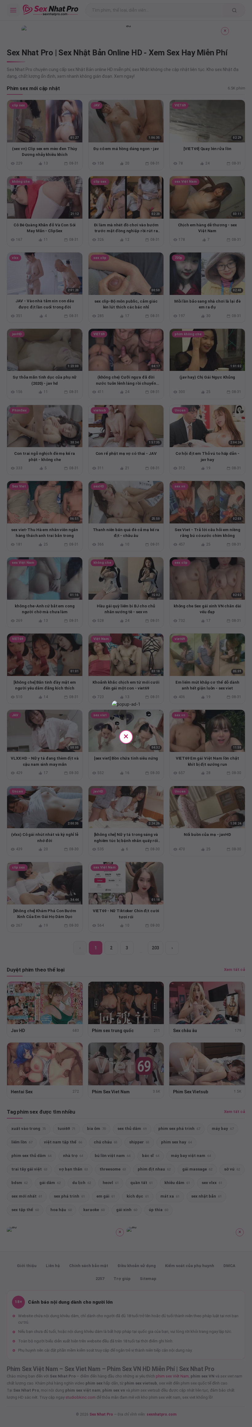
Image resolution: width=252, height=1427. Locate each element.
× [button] (126, 736)
